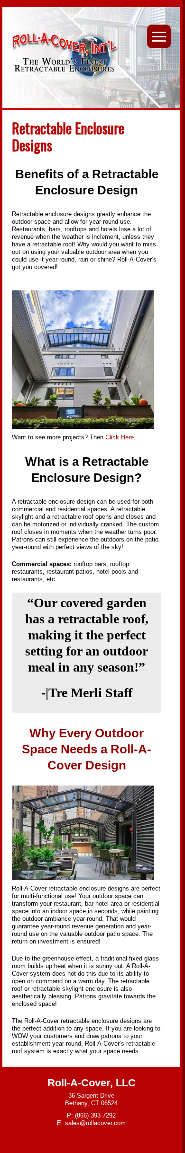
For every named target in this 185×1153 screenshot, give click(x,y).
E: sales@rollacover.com (91, 1123)
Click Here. (121, 437)
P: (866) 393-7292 (91, 1115)
